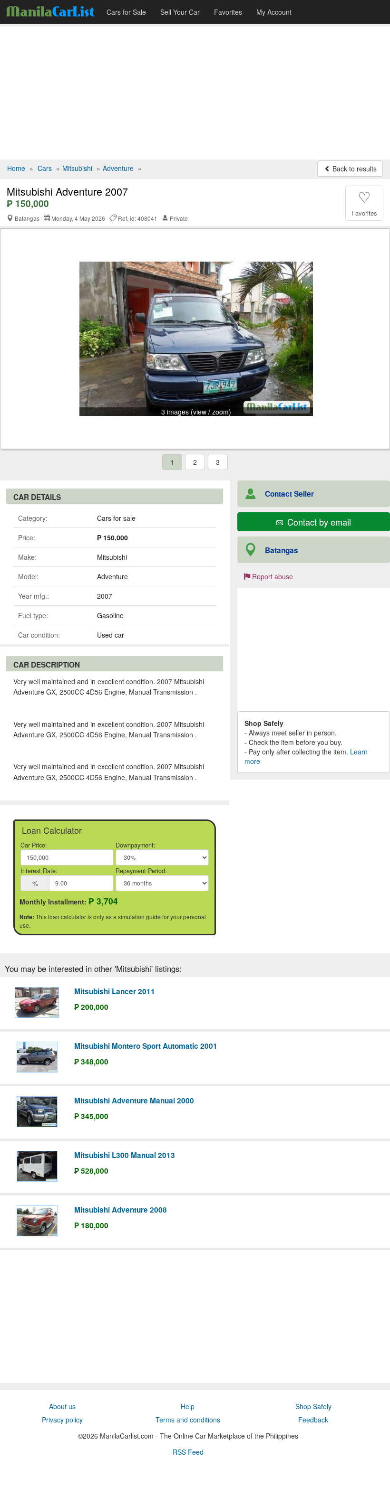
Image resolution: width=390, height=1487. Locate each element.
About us (62, 1406)
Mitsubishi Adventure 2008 (120, 1210)
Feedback (313, 1419)
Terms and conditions (188, 1419)
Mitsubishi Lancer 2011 (114, 991)
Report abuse (271, 576)
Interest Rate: (39, 870)
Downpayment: (136, 845)
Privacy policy (62, 1419)
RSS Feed (188, 1452)
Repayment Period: (141, 870)
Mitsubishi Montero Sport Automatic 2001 (145, 1046)
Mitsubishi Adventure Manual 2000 (134, 1100)
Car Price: (33, 845)
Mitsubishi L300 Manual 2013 (124, 1155)
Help (188, 1406)
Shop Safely (313, 1406)
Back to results (354, 168)
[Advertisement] (195, 93)
